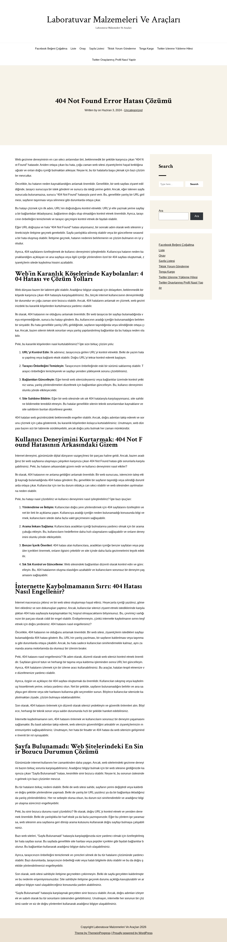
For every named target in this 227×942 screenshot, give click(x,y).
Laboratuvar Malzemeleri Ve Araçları (113, 21)
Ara (161, 210)
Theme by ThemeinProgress (92, 933)
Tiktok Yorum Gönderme (121, 48)
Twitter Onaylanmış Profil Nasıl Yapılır (114, 59)
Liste (73, 48)
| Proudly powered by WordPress (132, 933)
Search (166, 166)
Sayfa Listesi (96, 48)
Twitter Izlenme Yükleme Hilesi (175, 48)
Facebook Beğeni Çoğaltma (51, 48)
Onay (82, 48)
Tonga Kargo (146, 48)
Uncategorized (133, 110)
